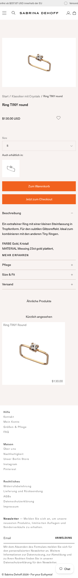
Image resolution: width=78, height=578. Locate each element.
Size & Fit (8, 274)
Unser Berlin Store (16, 459)
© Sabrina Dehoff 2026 (15, 574)
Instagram (10, 464)
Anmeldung (63, 537)
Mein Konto (11, 422)
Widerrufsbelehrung (17, 486)
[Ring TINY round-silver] (11, 176)
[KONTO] (68, 12)
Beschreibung (11, 213)
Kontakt (8, 417)
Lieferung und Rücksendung (23, 491)
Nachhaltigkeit (13, 454)
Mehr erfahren (15, 255)
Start (5, 96)
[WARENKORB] (74, 12)
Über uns (9, 449)
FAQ (6, 432)
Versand (7, 284)
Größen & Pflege (15, 427)
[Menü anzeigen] (4, 12)
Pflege (6, 264)
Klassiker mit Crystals (26, 96)
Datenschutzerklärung (18, 501)
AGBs (7, 496)
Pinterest (9, 469)
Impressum (11, 506)
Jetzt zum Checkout (39, 199)
